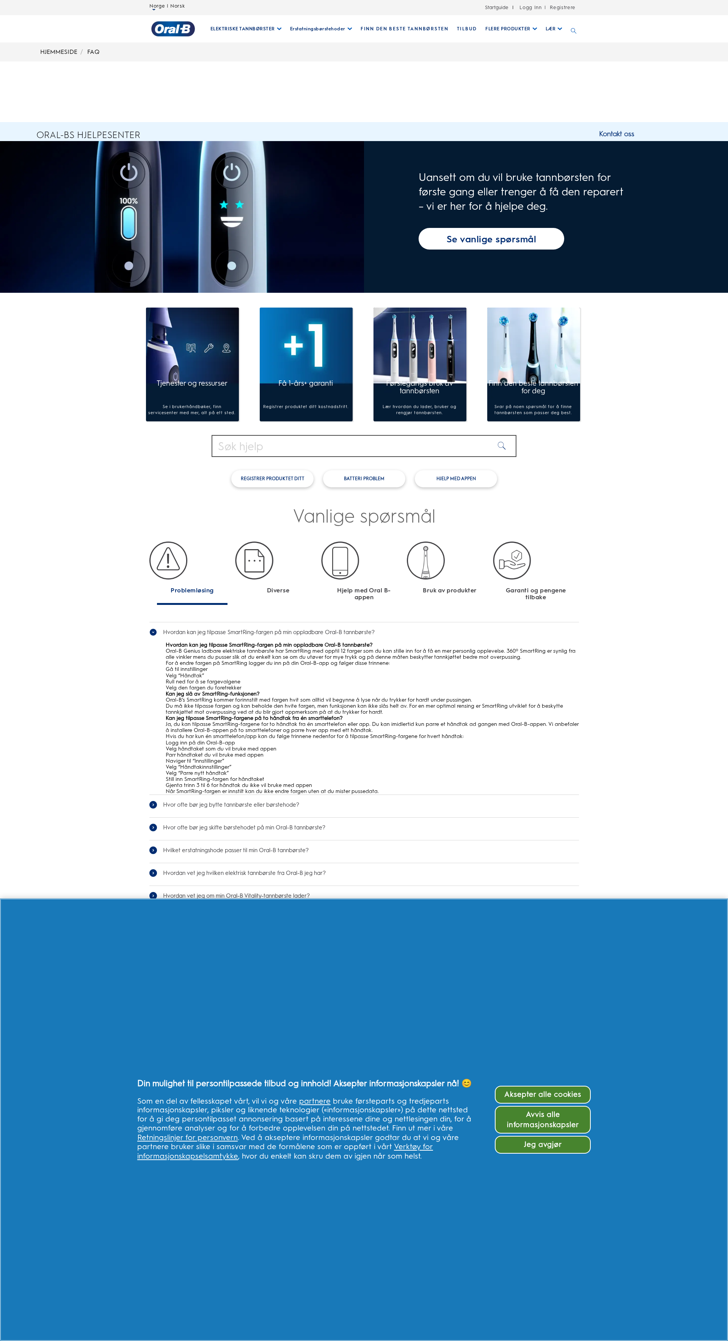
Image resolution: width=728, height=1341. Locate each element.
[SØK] (574, 28)
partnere (315, 1100)
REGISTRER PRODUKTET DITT (272, 478)
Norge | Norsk (167, 6)
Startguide (496, 7)
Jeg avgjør (543, 1144)
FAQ (93, 51)
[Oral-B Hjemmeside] (173, 28)
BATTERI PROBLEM (364, 478)
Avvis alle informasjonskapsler (543, 1119)
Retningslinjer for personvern (187, 1137)
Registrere (562, 7)
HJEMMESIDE (58, 51)
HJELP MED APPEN (456, 478)
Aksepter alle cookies (542, 1094)
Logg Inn (530, 7)
